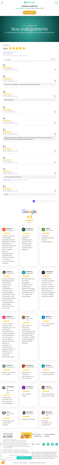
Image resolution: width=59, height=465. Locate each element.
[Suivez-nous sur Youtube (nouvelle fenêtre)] (52, 444)
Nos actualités (36, 434)
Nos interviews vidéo (49, 434)
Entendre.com (38, 436)
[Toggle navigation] (2, 3)
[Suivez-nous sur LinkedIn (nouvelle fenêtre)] (48, 444)
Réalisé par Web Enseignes (20, 462)
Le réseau (46, 436)
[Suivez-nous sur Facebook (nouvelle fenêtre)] (43, 444)
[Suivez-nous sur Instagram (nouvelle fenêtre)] (56, 444)
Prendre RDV (30, 12)
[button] (3, 462)
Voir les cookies (9, 457)
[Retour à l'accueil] (29, 2)
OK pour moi (24, 457)
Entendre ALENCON (8, 53)
